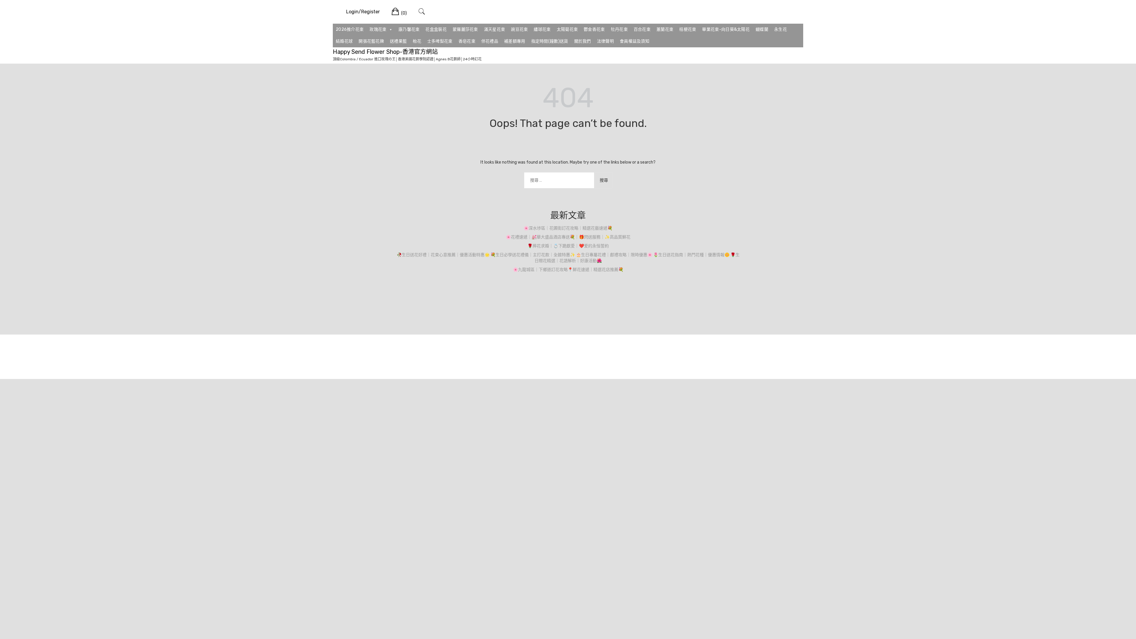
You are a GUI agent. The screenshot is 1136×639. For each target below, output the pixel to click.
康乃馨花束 (409, 29)
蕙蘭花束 (664, 29)
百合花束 (642, 29)
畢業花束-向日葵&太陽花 (726, 29)
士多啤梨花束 (440, 41)
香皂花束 (467, 41)
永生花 (780, 29)
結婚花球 (344, 41)
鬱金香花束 (594, 29)
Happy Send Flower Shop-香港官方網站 (385, 51)
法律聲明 (605, 41)
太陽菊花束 (567, 29)
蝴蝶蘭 (762, 29)
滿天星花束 (494, 29)
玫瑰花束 (377, 29)
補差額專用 (514, 41)
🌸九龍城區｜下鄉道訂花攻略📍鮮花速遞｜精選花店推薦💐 (568, 269)
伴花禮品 (489, 41)
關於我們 (582, 41)
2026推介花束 (350, 29)
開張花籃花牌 (371, 41)
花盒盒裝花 (436, 29)
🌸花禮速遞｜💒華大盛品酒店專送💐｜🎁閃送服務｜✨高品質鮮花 (568, 237)
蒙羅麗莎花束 (465, 29)
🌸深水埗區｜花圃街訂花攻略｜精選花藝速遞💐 (568, 228)
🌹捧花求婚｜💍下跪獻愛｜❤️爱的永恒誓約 (568, 245)
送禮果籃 (398, 41)
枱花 (417, 41)
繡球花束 (542, 29)
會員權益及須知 (634, 41)
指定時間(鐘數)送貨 (549, 41)
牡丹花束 (619, 29)
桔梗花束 (687, 29)
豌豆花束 (519, 29)
